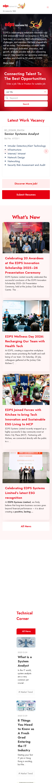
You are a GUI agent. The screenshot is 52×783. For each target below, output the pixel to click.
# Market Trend (26, 692)
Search (26, 104)
